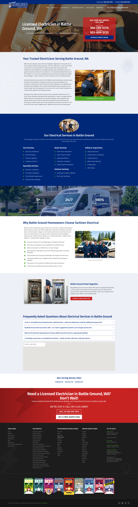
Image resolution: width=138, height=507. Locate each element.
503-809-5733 (113, 442)
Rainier (83, 462)
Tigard (83, 440)
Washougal (59, 435)
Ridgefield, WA (59, 382)
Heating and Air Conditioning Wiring (41, 466)
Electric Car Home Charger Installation (41, 453)
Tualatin (84, 448)
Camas (58, 433)
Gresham (84, 433)
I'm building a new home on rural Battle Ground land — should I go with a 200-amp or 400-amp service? (57, 338)
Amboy (58, 455)
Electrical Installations (38, 431)
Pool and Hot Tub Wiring (38, 455)
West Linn (84, 449)
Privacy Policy (11, 446)
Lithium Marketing (42, 503)
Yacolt (58, 453)
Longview (59, 448)
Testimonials (11, 439)
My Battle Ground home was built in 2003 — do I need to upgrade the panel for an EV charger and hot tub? (58, 328)
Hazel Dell (59, 449)
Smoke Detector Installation (39, 462)
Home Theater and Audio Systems (40, 464)
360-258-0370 (113, 437)
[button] (69, 322)
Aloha (83, 439)
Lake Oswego (85, 442)
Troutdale (84, 457)
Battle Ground (60, 437)
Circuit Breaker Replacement (39, 460)
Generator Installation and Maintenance (42, 446)
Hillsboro (84, 435)
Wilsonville (84, 451)
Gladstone (84, 458)
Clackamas (84, 446)
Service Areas (90, 7)
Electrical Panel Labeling (38, 448)
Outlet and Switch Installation (39, 449)
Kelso (58, 446)
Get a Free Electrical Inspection (117, 8)
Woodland (59, 442)
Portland (84, 431)
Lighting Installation (37, 435)
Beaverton (84, 437)
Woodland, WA (79, 382)
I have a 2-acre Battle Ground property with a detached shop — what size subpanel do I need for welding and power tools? (63, 322)
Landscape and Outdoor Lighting (40, 457)
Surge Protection (36, 440)
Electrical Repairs (37, 433)
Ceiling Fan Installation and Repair (40, 451)
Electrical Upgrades (37, 437)
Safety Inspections (37, 439)
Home (47, 7)
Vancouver (59, 431)
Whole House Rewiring (38, 458)
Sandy (83, 460)
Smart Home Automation (38, 444)
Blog (9, 440)
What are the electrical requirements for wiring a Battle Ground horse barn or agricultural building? (56, 333)
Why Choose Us (11, 437)
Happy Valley (85, 453)
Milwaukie (84, 455)
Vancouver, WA (69, 382)
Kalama (59, 444)
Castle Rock (60, 451)
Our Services (64, 7)
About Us (54, 7)
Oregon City (84, 444)
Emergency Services (78, 7)
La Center (59, 440)
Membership (99, 7)
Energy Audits (36, 442)
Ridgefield (59, 439)
